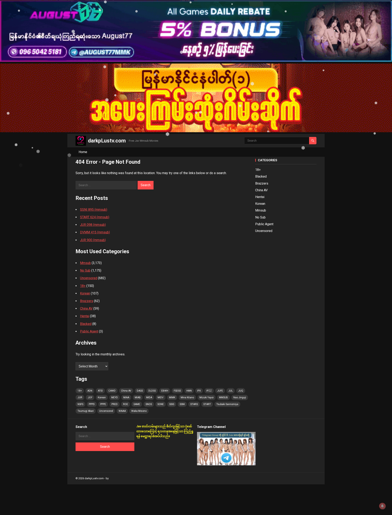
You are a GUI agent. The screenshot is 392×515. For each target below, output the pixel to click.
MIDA (149, 397)
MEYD (114, 397)
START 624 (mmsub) (94, 217)
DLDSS (152, 390)
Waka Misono (139, 411)
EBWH (164, 390)
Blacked (85, 324)
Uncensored (88, 278)
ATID (100, 390)
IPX (199, 390)
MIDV (161, 397)
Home (83, 152)
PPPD (92, 404)
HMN (189, 390)
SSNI (182, 404)
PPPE (103, 404)
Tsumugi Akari (86, 411)
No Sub (85, 270)
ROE (125, 404)
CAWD (112, 390)
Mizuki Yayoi (206, 397)
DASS (140, 390)
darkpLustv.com (107, 141)
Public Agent (89, 331)
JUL (230, 390)
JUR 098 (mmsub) (93, 225)
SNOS (149, 404)
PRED (114, 404)
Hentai (84, 316)
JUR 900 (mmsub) (93, 240)
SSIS (171, 404)
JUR (80, 397)
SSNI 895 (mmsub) (93, 210)
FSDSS (177, 390)
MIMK (172, 397)
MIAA (126, 397)
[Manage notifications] (382, 506)
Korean (85, 293)
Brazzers (86, 301)
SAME (137, 404)
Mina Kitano (187, 397)
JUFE (220, 390)
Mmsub (85, 263)
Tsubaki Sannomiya (227, 404)
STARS (194, 404)
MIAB (138, 397)
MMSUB (223, 397)
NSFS (80, 404)
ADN (89, 390)
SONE (160, 404)
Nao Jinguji (239, 397)
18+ (83, 286)
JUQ (240, 390)
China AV (86, 308)
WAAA (122, 411)
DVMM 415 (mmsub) (95, 232)
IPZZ (209, 390)
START (207, 404)
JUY (90, 397)
